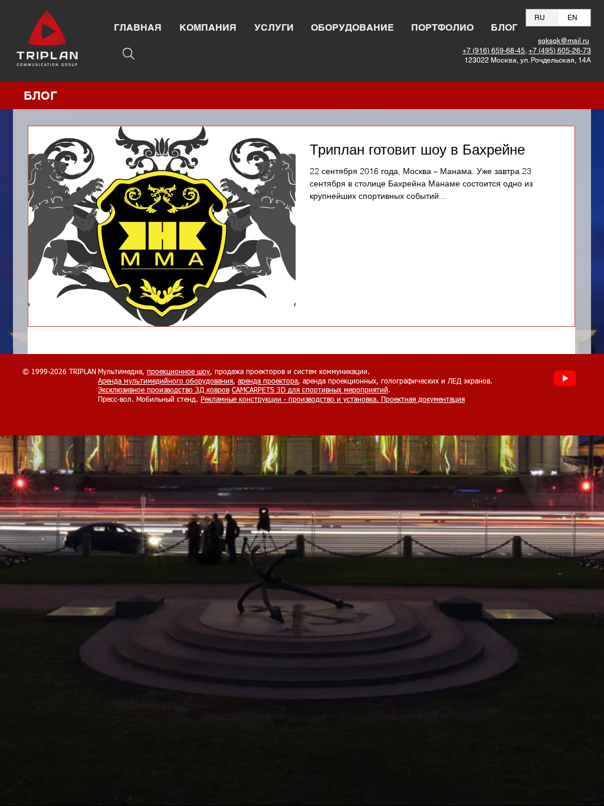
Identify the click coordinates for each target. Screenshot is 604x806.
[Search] (128, 53)
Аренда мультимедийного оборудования (165, 381)
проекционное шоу (178, 372)
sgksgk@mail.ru (563, 41)
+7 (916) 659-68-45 (493, 51)
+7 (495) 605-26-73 (559, 51)
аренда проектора (268, 381)
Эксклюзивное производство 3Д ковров (163, 390)
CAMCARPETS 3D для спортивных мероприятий (310, 390)
